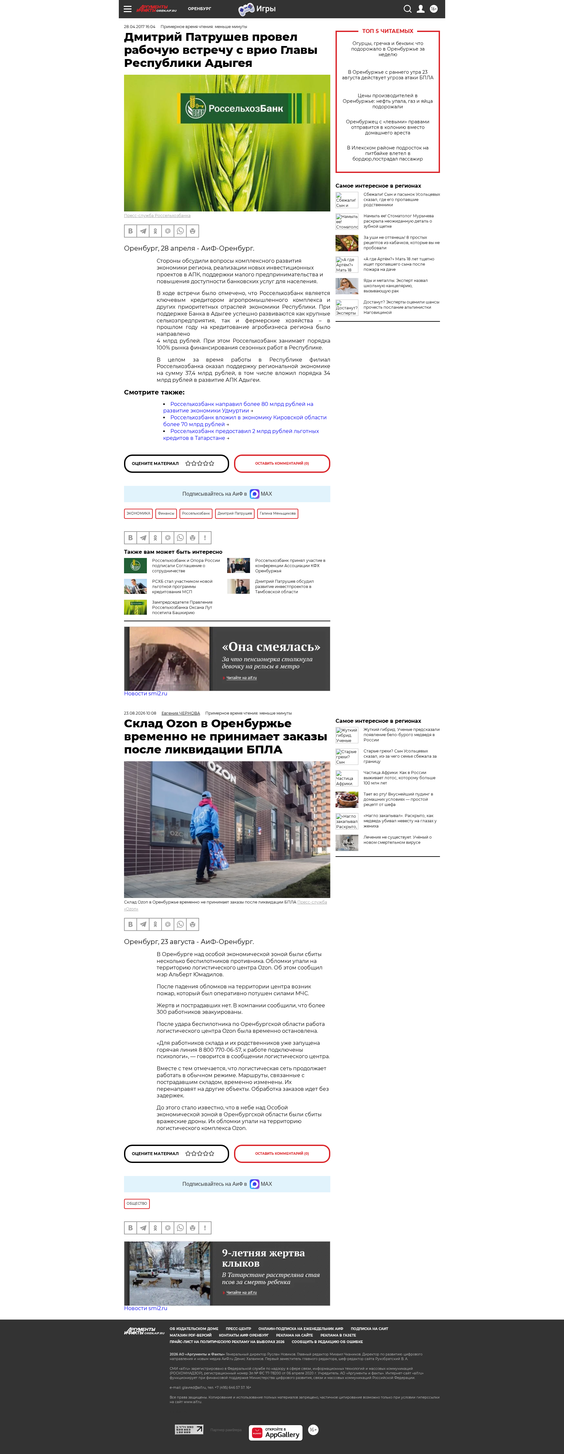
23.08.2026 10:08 (140, 713)
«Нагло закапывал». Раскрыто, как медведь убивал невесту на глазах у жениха (400, 820)
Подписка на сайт (369, 1329)
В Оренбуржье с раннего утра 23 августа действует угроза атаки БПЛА (387, 75)
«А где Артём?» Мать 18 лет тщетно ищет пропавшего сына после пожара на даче (399, 264)
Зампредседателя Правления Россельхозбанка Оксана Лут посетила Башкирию (182, 607)
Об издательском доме (194, 1329)
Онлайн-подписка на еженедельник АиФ (300, 1329)
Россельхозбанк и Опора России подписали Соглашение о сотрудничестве (186, 565)
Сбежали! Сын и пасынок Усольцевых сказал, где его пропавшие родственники (402, 199)
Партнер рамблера (226, 1430)
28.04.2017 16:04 (139, 26)
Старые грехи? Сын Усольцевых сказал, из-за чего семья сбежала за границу (400, 756)
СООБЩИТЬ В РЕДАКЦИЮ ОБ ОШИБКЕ (327, 1342)
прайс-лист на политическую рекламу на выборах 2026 (227, 1342)
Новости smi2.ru (145, 693)
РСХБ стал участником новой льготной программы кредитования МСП (182, 586)
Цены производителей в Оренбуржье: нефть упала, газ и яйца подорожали (388, 101)
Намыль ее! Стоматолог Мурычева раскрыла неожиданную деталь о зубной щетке (399, 221)
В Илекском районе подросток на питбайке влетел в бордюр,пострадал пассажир (388, 153)
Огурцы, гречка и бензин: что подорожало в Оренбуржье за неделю (388, 49)
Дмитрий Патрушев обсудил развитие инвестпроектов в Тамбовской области (284, 586)
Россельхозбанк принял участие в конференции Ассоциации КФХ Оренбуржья (290, 565)
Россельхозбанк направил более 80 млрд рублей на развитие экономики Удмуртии (238, 407)
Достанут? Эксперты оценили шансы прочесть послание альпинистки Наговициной (401, 307)
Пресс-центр (238, 1329)
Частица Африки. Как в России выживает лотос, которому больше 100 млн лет (399, 777)
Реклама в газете (338, 1335)
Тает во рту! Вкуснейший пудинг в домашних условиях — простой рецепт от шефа (398, 799)
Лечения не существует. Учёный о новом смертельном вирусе (398, 840)
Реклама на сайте (294, 1335)
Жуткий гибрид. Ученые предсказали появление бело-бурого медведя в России (402, 734)
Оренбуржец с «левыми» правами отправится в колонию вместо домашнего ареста (388, 127)
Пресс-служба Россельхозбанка (157, 215)
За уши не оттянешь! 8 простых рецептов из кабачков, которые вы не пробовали (402, 242)
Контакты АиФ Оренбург (244, 1335)
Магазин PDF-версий (191, 1335)
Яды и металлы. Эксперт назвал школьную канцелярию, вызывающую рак (396, 285)
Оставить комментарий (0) (282, 463)
